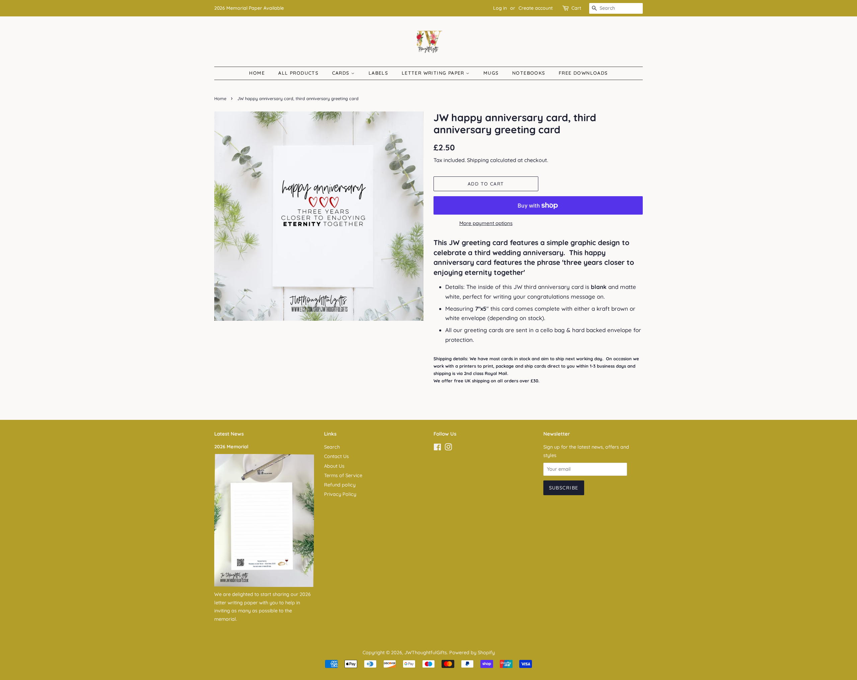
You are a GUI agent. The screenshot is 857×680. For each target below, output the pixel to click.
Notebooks (528, 73)
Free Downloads (583, 73)
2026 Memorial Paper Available (249, 8)
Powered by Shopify (472, 653)
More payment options (486, 223)
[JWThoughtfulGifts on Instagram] (448, 448)
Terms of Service (343, 475)
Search (332, 447)
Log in (500, 8)
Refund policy (340, 485)
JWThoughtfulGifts (425, 653)
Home (257, 73)
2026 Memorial (231, 447)
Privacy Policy (340, 494)
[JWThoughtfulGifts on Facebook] (437, 448)
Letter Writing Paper (434, 73)
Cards (341, 73)
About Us (334, 466)
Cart (576, 8)
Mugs (491, 73)
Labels (378, 73)
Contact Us (336, 456)
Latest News (229, 434)
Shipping (478, 160)
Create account (536, 8)
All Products (298, 73)
